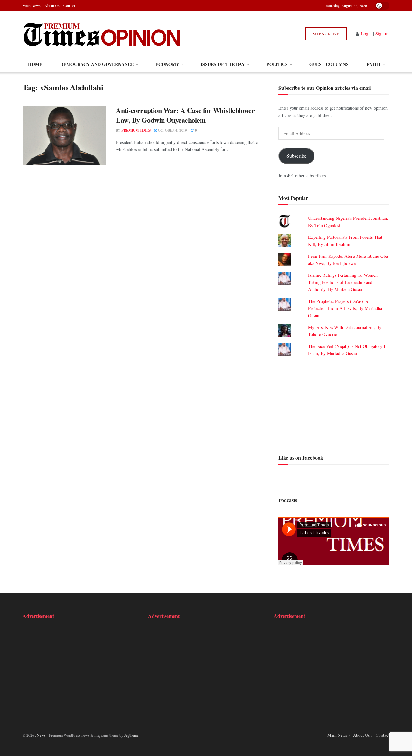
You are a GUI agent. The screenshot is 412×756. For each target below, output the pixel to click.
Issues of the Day (223, 64)
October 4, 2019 (172, 130)
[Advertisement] (333, 404)
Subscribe (326, 34)
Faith (373, 64)
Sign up (382, 34)
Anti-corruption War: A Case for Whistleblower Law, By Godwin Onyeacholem (185, 115)
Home (35, 64)
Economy (167, 64)
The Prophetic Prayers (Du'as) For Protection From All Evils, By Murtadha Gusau (345, 308)
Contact (69, 5)
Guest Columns (329, 64)
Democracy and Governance (97, 64)
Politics (277, 64)
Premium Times (136, 130)
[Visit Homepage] (103, 34)
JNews (40, 735)
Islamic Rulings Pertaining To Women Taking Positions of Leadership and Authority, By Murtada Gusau (343, 282)
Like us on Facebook (300, 457)
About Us (52, 5)
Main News (32, 5)
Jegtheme (131, 735)
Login (366, 34)
